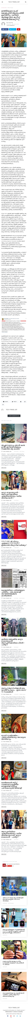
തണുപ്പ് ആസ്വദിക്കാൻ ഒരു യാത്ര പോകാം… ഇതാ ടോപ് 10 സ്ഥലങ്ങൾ (13, 690)
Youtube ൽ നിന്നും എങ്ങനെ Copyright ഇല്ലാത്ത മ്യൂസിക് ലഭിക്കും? (14, 543)
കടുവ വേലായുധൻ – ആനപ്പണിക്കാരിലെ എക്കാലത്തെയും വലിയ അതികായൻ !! (11, 495)
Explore (12, 668)
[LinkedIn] (20, 1016)
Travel (16, 668)
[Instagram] (14, 1016)
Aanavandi (4, 7)
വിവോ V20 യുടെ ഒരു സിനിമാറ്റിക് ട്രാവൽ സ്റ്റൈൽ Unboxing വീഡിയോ (13, 899)
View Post (3, 467)
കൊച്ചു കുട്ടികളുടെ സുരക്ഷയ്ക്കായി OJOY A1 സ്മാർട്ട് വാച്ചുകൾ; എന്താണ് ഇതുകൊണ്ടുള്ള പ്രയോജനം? (14, 931)
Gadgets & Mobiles (14, 878)
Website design (8, 1011)
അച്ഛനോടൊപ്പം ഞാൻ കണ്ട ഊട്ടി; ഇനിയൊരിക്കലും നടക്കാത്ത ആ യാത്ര (13, 447)
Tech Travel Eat (14, 2)
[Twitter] (17, 1016)
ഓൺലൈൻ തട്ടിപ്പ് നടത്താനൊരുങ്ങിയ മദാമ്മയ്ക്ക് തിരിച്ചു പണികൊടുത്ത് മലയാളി (11, 785)
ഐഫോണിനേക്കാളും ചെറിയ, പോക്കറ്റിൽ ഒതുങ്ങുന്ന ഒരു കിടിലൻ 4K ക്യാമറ (13, 963)
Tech (11, 522)
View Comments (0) (14, 415)
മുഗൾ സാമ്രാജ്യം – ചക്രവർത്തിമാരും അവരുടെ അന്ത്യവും (13, 737)
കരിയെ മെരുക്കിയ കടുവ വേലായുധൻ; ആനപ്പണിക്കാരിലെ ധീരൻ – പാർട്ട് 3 (13, 642)
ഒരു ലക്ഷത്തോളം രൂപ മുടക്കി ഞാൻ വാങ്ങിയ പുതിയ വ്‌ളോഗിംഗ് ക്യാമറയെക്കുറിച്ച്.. (13, 994)
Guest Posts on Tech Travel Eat (14, 1013)
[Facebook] (7, 1016)
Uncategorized (7, 944)
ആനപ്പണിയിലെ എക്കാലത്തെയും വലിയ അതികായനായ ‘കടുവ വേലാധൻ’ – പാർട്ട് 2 (11, 834)
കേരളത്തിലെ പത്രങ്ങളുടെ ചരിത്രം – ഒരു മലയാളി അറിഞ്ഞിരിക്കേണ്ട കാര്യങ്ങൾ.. (13, 593)
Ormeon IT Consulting (18, 1011)
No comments (11, 25)
